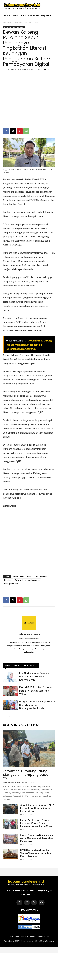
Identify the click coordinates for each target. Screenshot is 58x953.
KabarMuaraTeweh (18, 69)
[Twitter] (34, 902)
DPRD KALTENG (31, 22)
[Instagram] (27, 902)
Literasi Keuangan (32, 580)
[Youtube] (42, 902)
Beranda (7, 22)
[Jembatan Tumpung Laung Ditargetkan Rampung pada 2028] (29, 748)
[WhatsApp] (26, 131)
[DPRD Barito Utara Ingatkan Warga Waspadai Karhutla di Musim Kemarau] (10, 854)
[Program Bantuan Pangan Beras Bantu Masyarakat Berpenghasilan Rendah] (10, 705)
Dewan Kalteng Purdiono (23, 576)
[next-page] (9, 716)
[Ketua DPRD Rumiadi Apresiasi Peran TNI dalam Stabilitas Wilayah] (10, 691)
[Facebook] (6, 131)
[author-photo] (29, 630)
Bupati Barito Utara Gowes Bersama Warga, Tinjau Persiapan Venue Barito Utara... (37, 823)
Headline (8, 580)
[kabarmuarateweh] (8, 6)
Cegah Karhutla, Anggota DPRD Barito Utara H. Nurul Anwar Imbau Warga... (37, 808)
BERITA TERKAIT (13, 665)
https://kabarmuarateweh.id (29, 638)
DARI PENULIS (31, 665)
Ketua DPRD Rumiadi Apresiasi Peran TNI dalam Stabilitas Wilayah (36, 691)
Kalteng (18, 580)
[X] (13, 131)
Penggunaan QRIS (11, 583)
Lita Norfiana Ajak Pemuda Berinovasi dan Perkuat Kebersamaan (34, 676)
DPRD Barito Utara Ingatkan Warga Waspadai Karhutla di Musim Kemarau (36, 853)
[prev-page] (5, 716)
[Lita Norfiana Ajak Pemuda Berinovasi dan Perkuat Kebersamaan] (10, 676)
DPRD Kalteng (42, 576)
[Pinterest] (20, 131)
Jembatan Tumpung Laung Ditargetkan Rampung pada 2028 (25, 775)
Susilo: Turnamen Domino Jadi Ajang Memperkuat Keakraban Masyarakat (37, 838)
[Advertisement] (29, 100)
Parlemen (18, 22)
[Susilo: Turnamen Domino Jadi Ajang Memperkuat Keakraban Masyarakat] (10, 839)
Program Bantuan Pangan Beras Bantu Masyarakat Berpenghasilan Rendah (37, 705)
